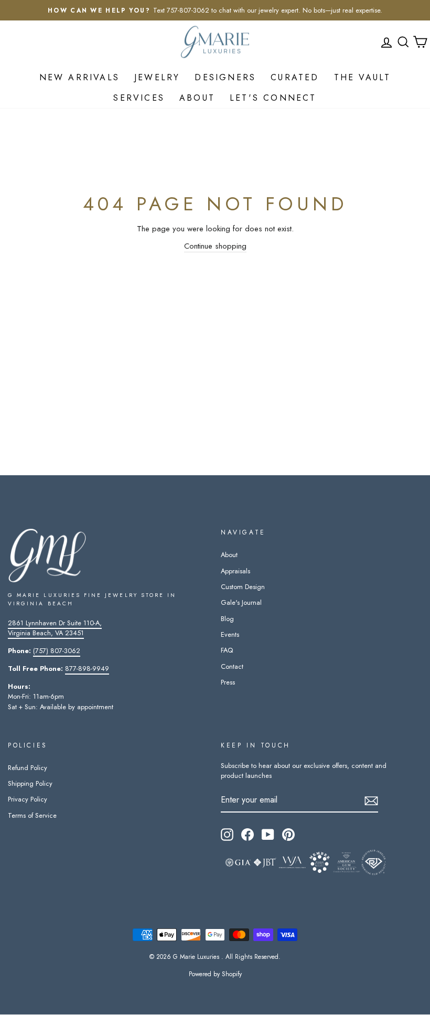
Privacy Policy (27, 799)
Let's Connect (273, 98)
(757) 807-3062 (56, 651)
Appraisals (235, 571)
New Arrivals (79, 77)
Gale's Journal (241, 602)
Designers (225, 77)
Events (230, 634)
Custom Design (243, 587)
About (197, 98)
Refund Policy (27, 768)
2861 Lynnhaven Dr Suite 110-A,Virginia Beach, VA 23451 (55, 628)
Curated (295, 77)
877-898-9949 (87, 669)
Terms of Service (32, 815)
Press (228, 682)
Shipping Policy (30, 783)
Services (139, 98)
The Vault (362, 77)
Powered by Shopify (215, 974)
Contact (232, 666)
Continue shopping (215, 246)
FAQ (227, 650)
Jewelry (157, 77)
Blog (227, 619)
